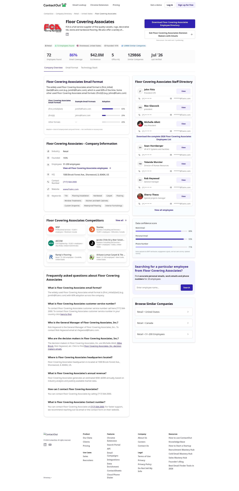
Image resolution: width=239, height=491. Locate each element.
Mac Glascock (151, 106)
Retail (76, 13)
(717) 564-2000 (70, 182)
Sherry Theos (151, 194)
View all (119, 220)
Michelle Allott (152, 122)
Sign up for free (185, 5)
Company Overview (53, 67)
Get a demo (156, 5)
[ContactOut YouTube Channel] (50, 459)
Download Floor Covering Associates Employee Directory (170, 24)
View (183, 91)
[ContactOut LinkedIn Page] (45, 459)
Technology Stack (89, 67)
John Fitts (149, 89)
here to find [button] (65, 314)
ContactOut (48, 13)
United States (87, 13)
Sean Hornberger (153, 146)
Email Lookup (79, 5)
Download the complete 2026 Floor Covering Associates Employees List (164, 138)
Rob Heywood (151, 178)
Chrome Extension (99, 5)
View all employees (163, 210)
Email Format (72, 67)
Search (186, 287)
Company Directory (64, 13)
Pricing (116, 5)
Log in (170, 5)
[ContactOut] (56, 5)
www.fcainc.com (71, 189)
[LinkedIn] (67, 34)
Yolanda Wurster (153, 162)
